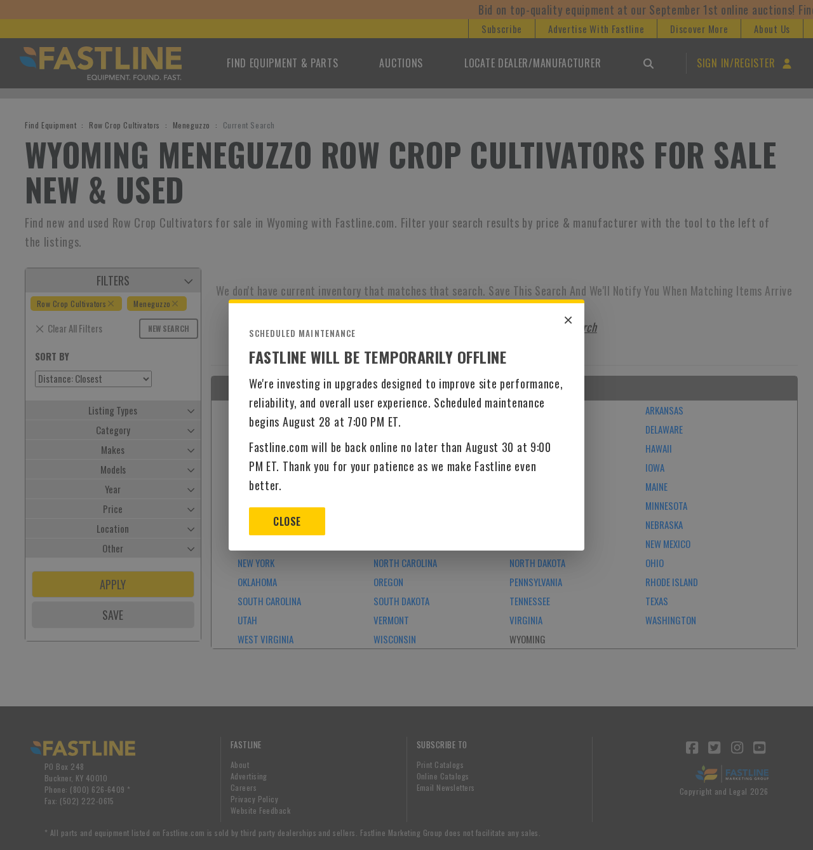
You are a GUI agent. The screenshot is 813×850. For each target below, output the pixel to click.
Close (286, 521)
